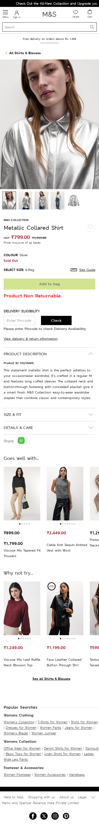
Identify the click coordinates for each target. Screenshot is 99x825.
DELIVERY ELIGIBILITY (22, 311)
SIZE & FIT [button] (12, 414)
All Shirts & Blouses (25, 53)
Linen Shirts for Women (62, 754)
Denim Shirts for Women (63, 748)
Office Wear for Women (22, 748)
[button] (20, 524)
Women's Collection (19, 722)
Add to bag (49, 284)
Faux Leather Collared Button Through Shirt (64, 662)
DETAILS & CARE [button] (18, 427)
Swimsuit (92, 748)
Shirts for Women (84, 722)
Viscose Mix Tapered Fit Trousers (22, 553)
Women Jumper (44, 733)
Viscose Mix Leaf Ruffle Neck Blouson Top (22, 662)
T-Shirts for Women (52, 722)
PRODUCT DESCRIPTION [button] (25, 354)
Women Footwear (17, 774)
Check (56, 320)
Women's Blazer (16, 733)
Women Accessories (50, 774)
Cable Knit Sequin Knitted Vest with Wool (67, 547)
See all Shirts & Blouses (51, 678)
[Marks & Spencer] (49, 17)
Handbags (77, 774)
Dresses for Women (21, 727)
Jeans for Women (78, 727)
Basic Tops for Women (23, 754)
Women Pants (50, 727)
